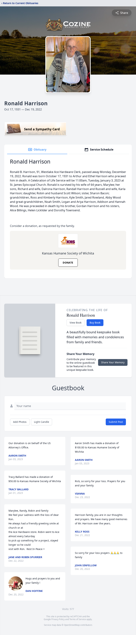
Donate (68, 262)
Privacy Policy (58, 619)
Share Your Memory (112, 362)
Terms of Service (77, 619)
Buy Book (95, 322)
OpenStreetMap (72, 624)
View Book (75, 322)
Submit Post (116, 422)
